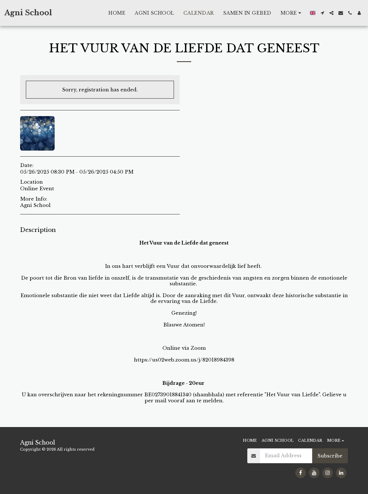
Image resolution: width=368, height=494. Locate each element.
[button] (322, 13)
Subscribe (329, 456)
